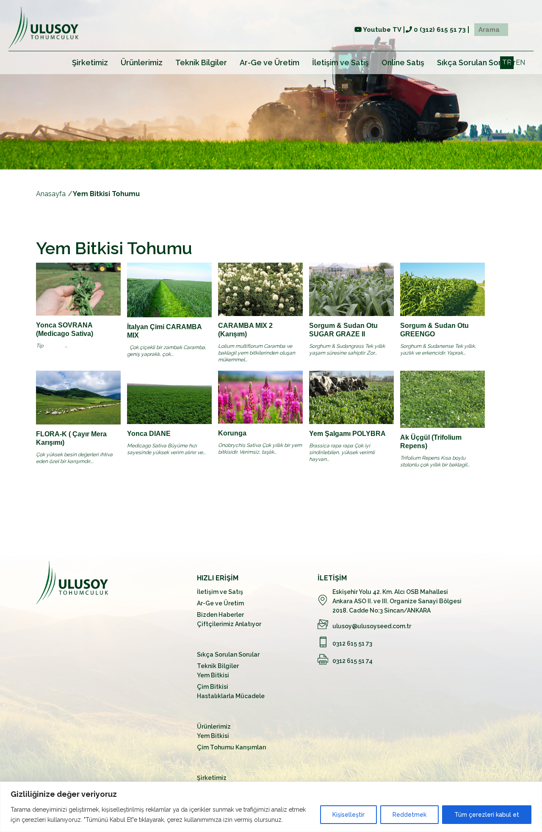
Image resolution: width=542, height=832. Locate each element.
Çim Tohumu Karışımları (231, 747)
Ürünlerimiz (142, 62)
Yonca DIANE (149, 433)
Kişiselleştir (348, 814)
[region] (271, 807)
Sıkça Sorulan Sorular (476, 62)
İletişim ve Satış (340, 62)
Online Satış (403, 62)
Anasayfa (51, 194)
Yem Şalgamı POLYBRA (347, 433)
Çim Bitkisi (212, 686)
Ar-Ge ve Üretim (269, 62)
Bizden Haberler (220, 614)
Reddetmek (409, 814)
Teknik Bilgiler (201, 62)
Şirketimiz (90, 62)
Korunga (232, 433)
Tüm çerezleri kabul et (486, 814)
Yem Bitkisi (213, 675)
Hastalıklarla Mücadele (231, 696)
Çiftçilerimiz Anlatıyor (229, 624)
